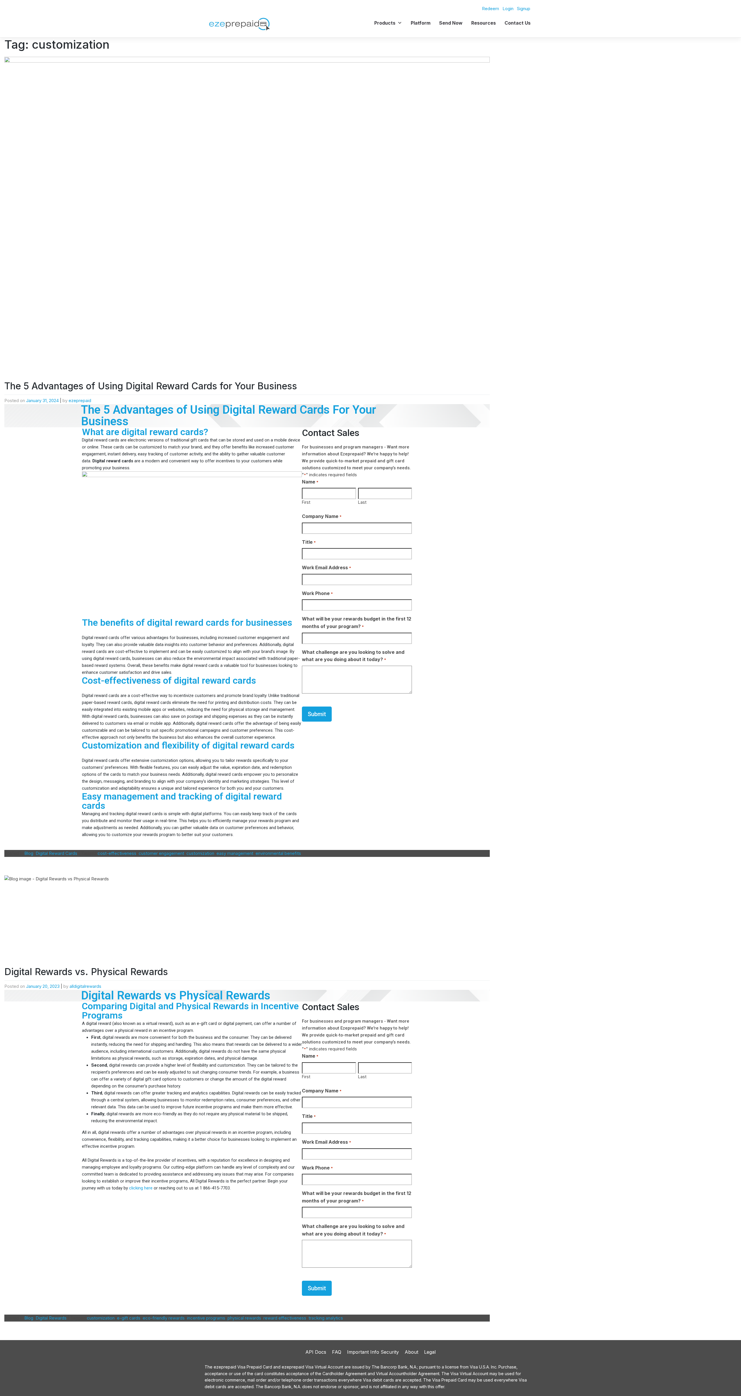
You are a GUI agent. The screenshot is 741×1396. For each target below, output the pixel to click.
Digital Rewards (51, 1318)
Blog (28, 853)
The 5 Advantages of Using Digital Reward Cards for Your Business (150, 386)
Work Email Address (326, 567)
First (306, 502)
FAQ (336, 1352)
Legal (430, 1352)
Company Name (321, 516)
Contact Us (518, 23)
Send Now (451, 23)
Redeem (490, 8)
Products (384, 23)
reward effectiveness (284, 1318)
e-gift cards (128, 1318)
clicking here (141, 1188)
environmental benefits (278, 853)
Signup (523, 8)
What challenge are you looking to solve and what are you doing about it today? (353, 656)
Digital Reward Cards (56, 853)
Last (362, 502)
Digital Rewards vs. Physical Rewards (87, 971)
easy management (235, 853)
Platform (420, 23)
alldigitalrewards (85, 986)
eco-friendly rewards (164, 1318)
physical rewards (244, 1318)
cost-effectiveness (117, 853)
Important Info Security (373, 1352)
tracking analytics (326, 1318)
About (411, 1352)
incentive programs (206, 1318)
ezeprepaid (80, 400)
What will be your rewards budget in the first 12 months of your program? (356, 622)
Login (507, 8)
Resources (483, 23)
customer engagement (161, 853)
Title (309, 542)
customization (200, 853)
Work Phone (317, 593)
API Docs (315, 1352)
